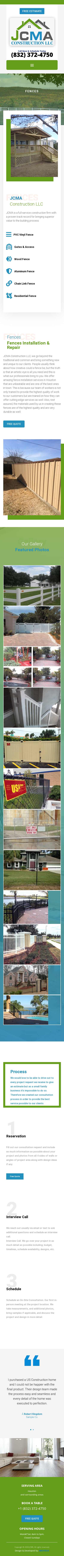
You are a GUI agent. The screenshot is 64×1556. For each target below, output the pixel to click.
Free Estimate (32, 11)
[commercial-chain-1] (32, 808)
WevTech (44, 1550)
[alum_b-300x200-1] (26, 1023)
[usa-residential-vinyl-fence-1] (32, 645)
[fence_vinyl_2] (32, 767)
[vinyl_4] (32, 604)
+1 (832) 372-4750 (32, 1508)
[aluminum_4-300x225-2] (26, 923)
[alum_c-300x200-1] (26, 993)
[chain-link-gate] (32, 848)
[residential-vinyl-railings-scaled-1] (32, 726)
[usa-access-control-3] (32, 686)
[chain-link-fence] (32, 889)
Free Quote (14, 424)
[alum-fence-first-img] (32, 963)
